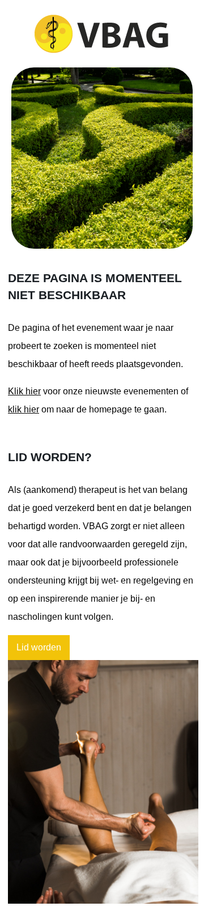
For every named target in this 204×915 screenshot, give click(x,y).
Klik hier (24, 391)
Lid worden (38, 647)
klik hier (23, 409)
